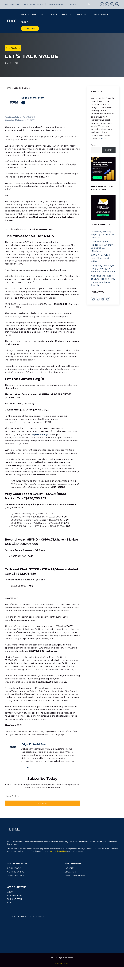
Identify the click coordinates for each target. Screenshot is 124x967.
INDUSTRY (69, 868)
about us (102, 138)
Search (94, 145)
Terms (56, 963)
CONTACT (11, 903)
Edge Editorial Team (32, 97)
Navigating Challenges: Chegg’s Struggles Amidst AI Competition (103, 268)
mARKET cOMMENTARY (75, 875)
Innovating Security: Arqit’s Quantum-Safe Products (102, 234)
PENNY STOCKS (14, 868)
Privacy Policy (65, 963)
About (24, 22)
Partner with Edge (33, 4)
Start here (30, 28)
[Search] (88, 4)
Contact (72, 4)
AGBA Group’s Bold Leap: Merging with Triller (101, 258)
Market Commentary (32, 15)
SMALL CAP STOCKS (16, 875)
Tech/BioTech (13, 48)
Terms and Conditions (58, 851)
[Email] (27, 768)
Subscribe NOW (55, 4)
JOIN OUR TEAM (14, 899)
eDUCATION (70, 872)
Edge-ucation (101, 15)
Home (8, 88)
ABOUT (10, 892)
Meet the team (12, 4)
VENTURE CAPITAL (15, 872)
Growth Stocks (60, 15)
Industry (81, 15)
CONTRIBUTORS (14, 896)
